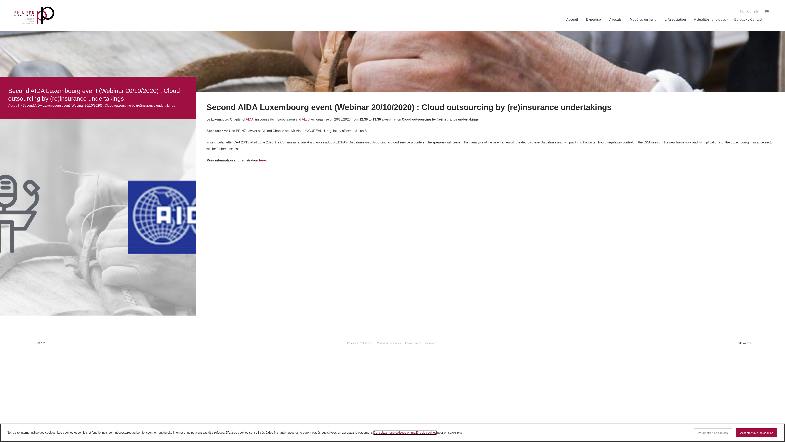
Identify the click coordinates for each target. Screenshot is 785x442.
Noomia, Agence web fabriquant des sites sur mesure (762, 343)
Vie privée (430, 343)
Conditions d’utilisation (359, 343)
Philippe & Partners (34, 15)
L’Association (675, 19)
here (262, 160)
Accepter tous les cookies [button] (756, 432)
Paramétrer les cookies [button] (713, 432)
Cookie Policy (413, 343)
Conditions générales (389, 343)
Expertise (593, 19)
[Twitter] (714, 12)
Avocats (615, 19)
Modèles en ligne (643, 19)
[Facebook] (707, 12)
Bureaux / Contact (748, 19)
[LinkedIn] (720, 12)
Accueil (572, 19)
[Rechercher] (769, 20)
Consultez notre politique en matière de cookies (404, 432)
